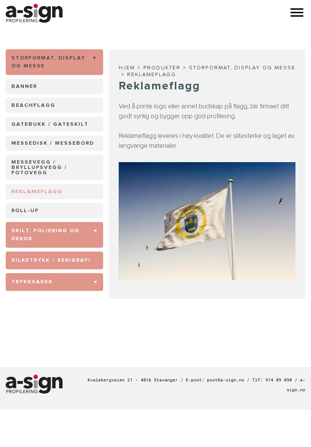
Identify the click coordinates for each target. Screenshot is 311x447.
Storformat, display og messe (242, 67)
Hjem (127, 67)
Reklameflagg (151, 74)
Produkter (162, 67)
